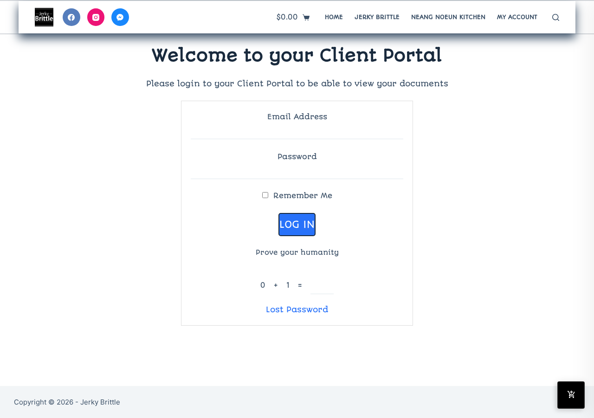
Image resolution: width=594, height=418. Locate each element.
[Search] (555, 17)
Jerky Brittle (377, 16)
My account (517, 16)
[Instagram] (96, 17)
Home (334, 16)
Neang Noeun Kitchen (448, 16)
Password (297, 156)
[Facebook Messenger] (120, 17)
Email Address (297, 116)
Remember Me (301, 195)
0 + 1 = (285, 285)
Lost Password (297, 309)
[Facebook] (71, 17)
